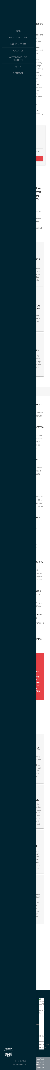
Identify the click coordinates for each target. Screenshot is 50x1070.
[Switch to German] (18, 1053)
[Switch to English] (23, 1053)
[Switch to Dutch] (29, 1053)
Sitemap (40, 1067)
